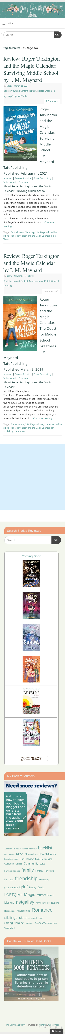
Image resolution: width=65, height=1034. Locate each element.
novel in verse (43, 903)
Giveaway (44, 880)
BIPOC (19, 854)
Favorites (49, 871)
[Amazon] (60, 7)
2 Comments (52, 101)
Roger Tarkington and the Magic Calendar (30, 235)
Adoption (8, 849)
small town (37, 918)
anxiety (17, 848)
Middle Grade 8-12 (46, 90)
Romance (42, 910)
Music (50, 895)
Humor (21, 424)
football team (17, 232)
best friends (9, 854)
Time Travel (20, 431)
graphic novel (11, 888)
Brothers (39, 859)
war (55, 923)
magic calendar (47, 424)
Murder (41, 895)
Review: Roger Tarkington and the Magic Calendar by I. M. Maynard (31, 263)
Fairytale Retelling (12, 871)
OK (56, 34)
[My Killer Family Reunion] (31, 745)
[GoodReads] (55, 7)
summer (29, 923)
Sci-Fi (9, 286)
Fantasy (32, 90)
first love (8, 879)
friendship (29, 232)
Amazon (7, 178)
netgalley (25, 902)
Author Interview (29, 849)
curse (42, 864)
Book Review (27, 859)
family (27, 870)
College (19, 864)
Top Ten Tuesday (43, 923)
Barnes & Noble (23, 178)
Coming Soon (31, 556)
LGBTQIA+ (13, 895)
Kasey (9, 85)
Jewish (41, 887)
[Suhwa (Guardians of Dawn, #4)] (31, 650)
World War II (9, 928)
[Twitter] (44, 7)
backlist (45, 848)
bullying (48, 859)
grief (23, 886)
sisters (24, 918)
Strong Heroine (14, 923)
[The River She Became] (31, 586)
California (9, 864)
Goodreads (24, 182)
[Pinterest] (50, 7)
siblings (11, 917)
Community (31, 863)
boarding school (11, 859)
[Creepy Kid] (31, 618)
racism (55, 902)
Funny (14, 424)
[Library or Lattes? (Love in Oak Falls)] (31, 681)
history (32, 887)
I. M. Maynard (42, 232)
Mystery (9, 902)
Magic (29, 894)
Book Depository (42, 178)
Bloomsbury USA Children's (40, 854)
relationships (23, 910)
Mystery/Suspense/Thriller (16, 96)
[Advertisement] (32, 477)
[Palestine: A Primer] (31, 713)
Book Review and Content (16, 90)
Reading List (9, 911)
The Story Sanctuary (15, 1024)
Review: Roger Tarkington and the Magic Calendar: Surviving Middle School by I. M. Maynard (31, 69)
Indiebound (9, 182)
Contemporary (36, 281)
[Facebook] (39, 7)
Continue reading (44, 418)
